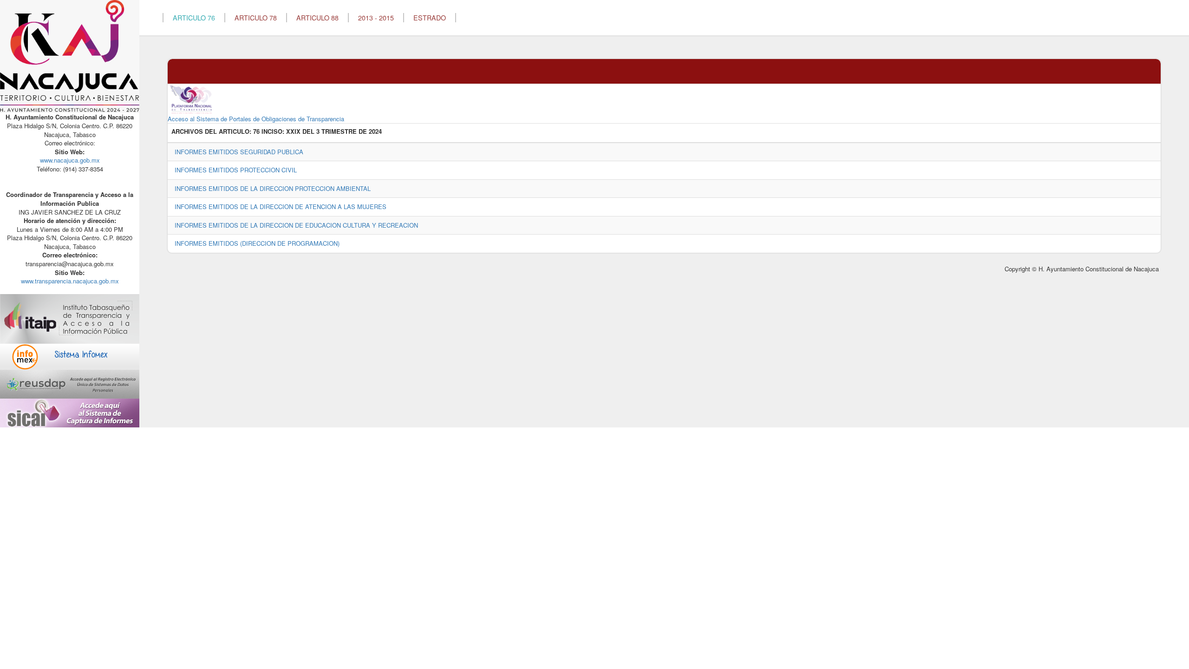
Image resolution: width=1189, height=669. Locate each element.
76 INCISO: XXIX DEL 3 (286, 131)
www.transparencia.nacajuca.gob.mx (70, 280)
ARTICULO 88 (317, 17)
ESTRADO (429, 17)
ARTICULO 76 (194, 17)
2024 (375, 131)
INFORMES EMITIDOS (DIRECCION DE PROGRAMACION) (257, 243)
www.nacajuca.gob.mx (70, 160)
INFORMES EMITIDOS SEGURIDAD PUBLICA (239, 151)
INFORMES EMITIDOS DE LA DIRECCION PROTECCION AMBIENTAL (273, 188)
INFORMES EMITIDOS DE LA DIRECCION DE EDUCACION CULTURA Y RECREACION (296, 225)
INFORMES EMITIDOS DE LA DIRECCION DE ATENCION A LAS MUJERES (280, 206)
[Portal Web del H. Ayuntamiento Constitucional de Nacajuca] (69, 55)
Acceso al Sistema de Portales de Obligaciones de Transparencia (256, 118)
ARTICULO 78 (256, 17)
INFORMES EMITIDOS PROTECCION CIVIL (236, 169)
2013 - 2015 (376, 17)
